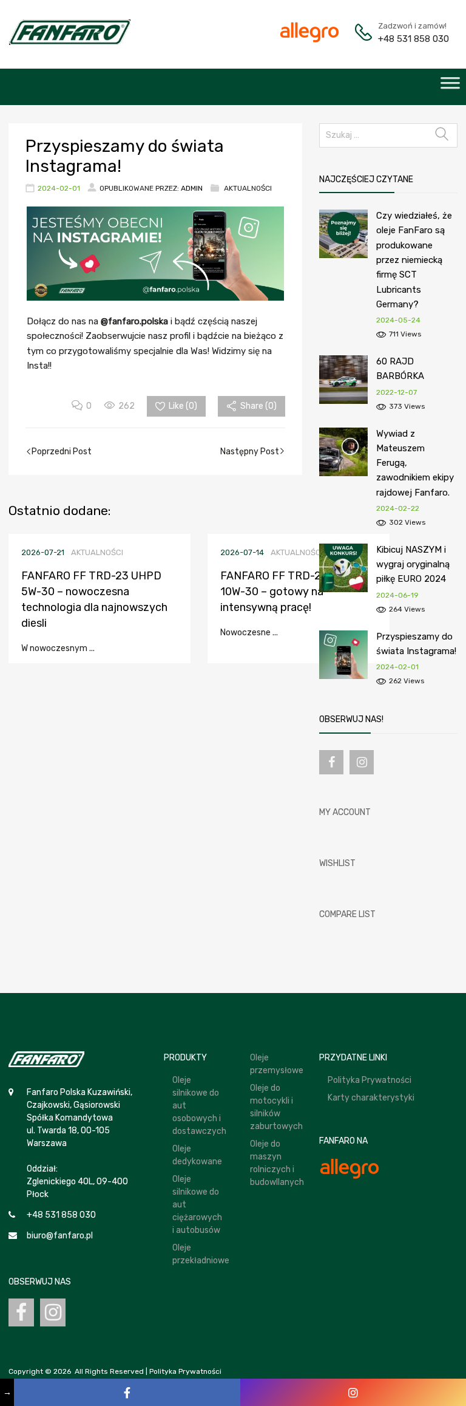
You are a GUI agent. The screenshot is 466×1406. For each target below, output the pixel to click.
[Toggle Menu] (450, 87)
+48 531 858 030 (407, 38)
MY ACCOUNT (345, 812)
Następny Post (249, 451)
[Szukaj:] (388, 135)
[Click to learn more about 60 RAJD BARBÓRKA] (343, 401)
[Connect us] (331, 762)
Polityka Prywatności (369, 1080)
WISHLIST (337, 863)
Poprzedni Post (62, 451)
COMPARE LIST (347, 914)
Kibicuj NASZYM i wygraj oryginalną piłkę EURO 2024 (413, 564)
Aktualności (248, 188)
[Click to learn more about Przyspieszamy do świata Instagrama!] (343, 676)
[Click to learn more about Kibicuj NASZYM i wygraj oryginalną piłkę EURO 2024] (343, 589)
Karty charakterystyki (371, 1098)
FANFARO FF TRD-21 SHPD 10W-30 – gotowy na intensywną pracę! (289, 591)
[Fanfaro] (69, 41)
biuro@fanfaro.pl (60, 1235)
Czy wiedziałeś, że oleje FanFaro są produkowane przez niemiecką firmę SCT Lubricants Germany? (414, 260)
